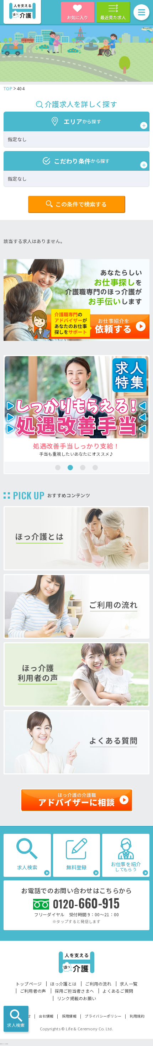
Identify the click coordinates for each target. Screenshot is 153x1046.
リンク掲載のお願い (76, 998)
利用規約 (137, 1016)
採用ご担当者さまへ (74, 991)
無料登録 (76, 867)
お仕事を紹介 (126, 866)
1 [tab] (57, 467)
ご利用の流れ (98, 984)
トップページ (29, 984)
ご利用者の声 (33, 991)
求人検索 (16, 1025)
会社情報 (46, 1016)
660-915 (86, 903)
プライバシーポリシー (103, 1016)
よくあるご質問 (117, 991)
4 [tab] (95, 467)
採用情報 (69, 1016)
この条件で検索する (81, 204)
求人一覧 (128, 984)
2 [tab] (70, 467)
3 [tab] (82, 467)
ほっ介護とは (63, 984)
